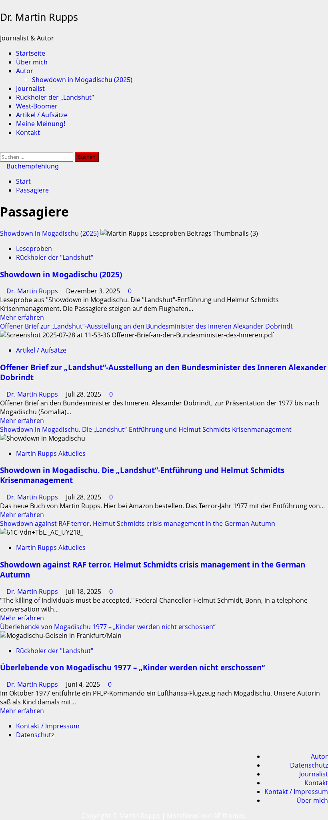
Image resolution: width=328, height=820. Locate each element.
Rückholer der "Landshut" (54, 257)
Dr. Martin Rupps (39, 17)
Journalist (30, 88)
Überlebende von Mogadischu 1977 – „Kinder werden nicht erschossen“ (108, 626)
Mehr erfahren (22, 317)
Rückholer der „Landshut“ (55, 97)
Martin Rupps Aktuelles (51, 453)
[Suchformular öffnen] (2, 147)
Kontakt (28, 132)
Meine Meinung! (40, 123)
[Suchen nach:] (37, 156)
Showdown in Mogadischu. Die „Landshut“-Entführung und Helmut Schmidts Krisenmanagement (146, 429)
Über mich (32, 62)
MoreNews (183, 815)
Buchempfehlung (32, 166)
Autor (24, 70)
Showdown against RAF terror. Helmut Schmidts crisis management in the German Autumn (137, 523)
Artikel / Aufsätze (42, 114)
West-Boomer (37, 106)
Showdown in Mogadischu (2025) (82, 79)
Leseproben (34, 248)
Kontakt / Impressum (48, 726)
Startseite (30, 53)
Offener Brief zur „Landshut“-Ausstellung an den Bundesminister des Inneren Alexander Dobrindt (146, 326)
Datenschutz (35, 734)
